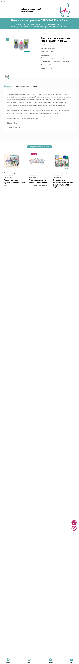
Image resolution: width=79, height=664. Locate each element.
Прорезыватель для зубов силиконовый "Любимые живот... (38, 182)
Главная (19, 24)
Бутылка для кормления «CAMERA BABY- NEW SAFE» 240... (63, 183)
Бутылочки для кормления (19, 27)
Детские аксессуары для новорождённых (42, 24)
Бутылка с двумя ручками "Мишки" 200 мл (14, 182)
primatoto (2, 1)
